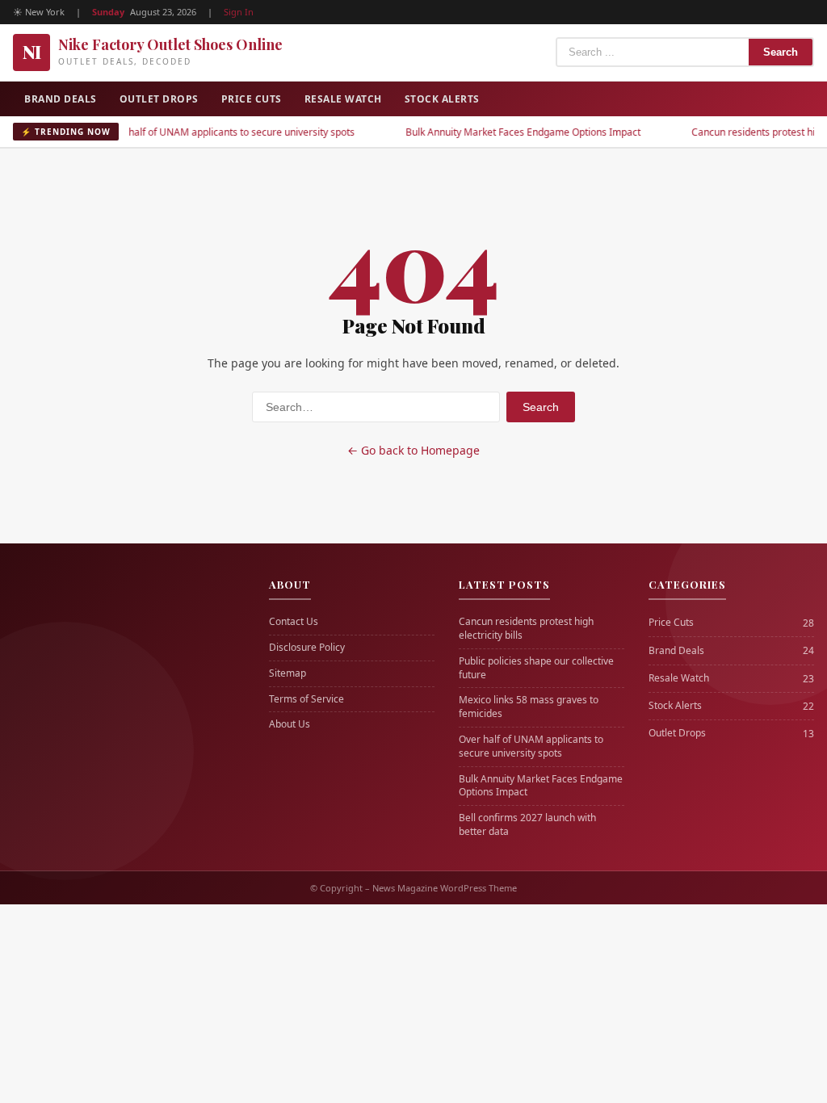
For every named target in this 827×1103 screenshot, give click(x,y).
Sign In (239, 12)
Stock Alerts (442, 99)
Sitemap (287, 673)
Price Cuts (251, 99)
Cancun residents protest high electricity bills (526, 628)
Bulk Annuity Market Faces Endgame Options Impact (501, 132)
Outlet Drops (159, 99)
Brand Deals (60, 99)
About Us (289, 724)
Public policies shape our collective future (536, 668)
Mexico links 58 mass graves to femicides (528, 707)
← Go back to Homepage (413, 450)
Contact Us (293, 621)
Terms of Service (306, 699)
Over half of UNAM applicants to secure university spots (208, 132)
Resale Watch (343, 99)
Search (780, 52)
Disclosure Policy (307, 647)
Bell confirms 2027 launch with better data (527, 825)
